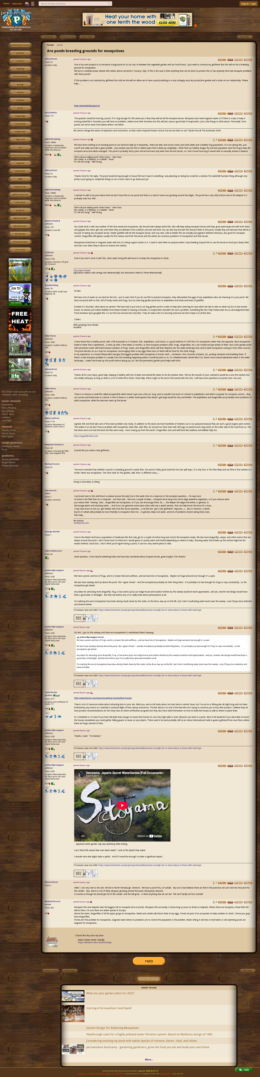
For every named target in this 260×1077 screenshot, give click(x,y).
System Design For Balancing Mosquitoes (112, 1027)
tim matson (50, 490)
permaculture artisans (20, 155)
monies (20, 92)
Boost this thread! (149, 979)
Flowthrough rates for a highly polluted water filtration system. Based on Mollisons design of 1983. (149, 1034)
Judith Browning (52, 139)
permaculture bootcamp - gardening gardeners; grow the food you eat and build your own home (147, 1047)
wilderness (20, 132)
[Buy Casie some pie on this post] (230, 693)
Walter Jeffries (52, 418)
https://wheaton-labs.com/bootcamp (94, 942)
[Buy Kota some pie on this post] (230, 113)
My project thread (82, 270)
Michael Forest (52, 464)
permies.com (20, 226)
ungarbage (20, 116)
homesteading (20, 77)
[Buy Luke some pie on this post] (230, 551)
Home (6, 3)
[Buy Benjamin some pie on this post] (230, 445)
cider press (20, 202)
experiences (20, 187)
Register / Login (248, 4)
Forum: (50, 45)
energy (20, 85)
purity (20, 108)
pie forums (20, 234)
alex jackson (51, 59)
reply (149, 961)
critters (20, 61)
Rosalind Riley (51, 285)
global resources (20, 195)
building (20, 69)
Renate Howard (52, 221)
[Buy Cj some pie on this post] (230, 253)
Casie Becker (51, 692)
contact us (81, 1074)
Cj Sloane (49, 252)
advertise (91, 1074)
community (20, 124)
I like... (47, 273)
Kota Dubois (51, 112)
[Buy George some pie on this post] (230, 532)
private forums (20, 242)
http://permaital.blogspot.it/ (87, 105)
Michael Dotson (52, 901)
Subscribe (17, 4)
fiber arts (20, 140)
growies (20, 53)
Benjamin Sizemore (54, 444)
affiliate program (104, 1074)
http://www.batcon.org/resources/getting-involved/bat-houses (103, 698)
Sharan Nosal (51, 882)
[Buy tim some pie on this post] (230, 491)
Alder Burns (50, 336)
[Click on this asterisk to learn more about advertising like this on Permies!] (195, 25)
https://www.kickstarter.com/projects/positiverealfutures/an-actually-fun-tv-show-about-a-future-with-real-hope (149, 610)
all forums (20, 250)
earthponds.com (81, 523)
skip (20, 179)
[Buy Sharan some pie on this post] (230, 883)
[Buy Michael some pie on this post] (230, 464)
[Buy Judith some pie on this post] (230, 140)
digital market (20, 218)
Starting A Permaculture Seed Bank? (109, 1008)
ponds (60, 45)
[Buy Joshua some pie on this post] (230, 571)
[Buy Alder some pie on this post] (230, 336)
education (20, 171)
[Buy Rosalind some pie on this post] (230, 286)
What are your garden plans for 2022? (110, 993)
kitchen (20, 100)
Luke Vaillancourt (53, 551)
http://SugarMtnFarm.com (86, 436)
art (20, 148)
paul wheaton (165, 1074)
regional (20, 163)
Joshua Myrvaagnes (54, 570)
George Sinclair (52, 531)
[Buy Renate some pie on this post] (230, 221)
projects (20, 210)
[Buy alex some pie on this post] (230, 59)
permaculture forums (20, 45)
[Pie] (27, 4)
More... (149, 1059)
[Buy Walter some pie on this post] (230, 419)
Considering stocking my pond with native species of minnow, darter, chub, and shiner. (142, 1040)
